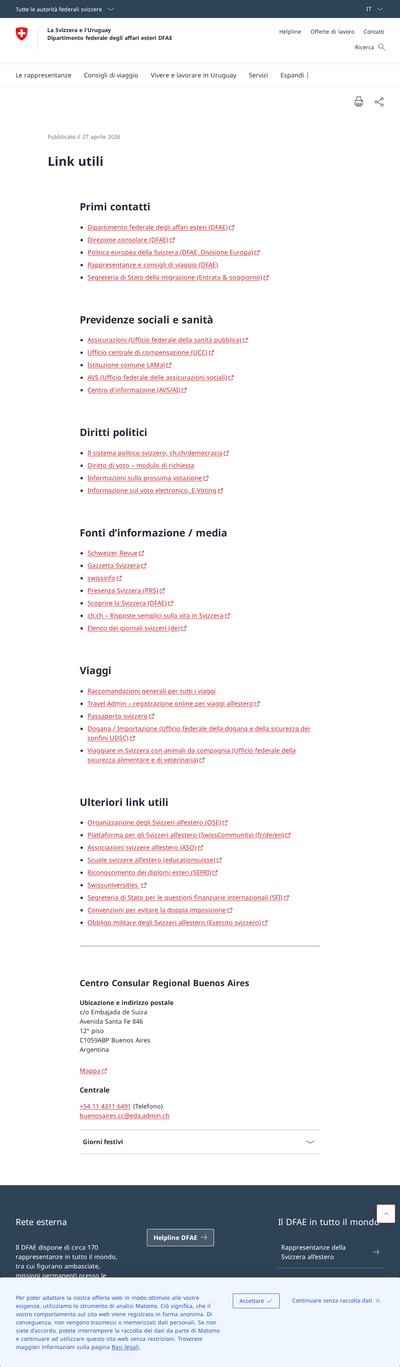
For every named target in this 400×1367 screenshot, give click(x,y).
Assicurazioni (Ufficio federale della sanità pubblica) (164, 339)
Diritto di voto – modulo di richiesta (141, 465)
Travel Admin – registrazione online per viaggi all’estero (170, 703)
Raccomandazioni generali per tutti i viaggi (152, 691)
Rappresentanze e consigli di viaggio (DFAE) (153, 264)
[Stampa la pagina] (358, 101)
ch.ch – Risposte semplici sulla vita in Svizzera (155, 615)
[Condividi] (379, 102)
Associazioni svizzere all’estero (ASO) (142, 847)
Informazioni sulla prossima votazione (145, 478)
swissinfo (101, 578)
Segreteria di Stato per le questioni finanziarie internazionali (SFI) (185, 897)
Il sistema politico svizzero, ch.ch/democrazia (155, 452)
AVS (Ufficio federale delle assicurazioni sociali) (157, 377)
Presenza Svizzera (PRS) (123, 590)
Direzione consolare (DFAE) (128, 239)
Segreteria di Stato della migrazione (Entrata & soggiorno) (175, 277)
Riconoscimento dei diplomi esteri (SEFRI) (149, 872)
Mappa (90, 1070)
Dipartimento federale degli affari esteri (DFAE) (158, 227)
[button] (43, 75)
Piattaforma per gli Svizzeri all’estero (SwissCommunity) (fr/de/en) (186, 835)
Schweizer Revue (113, 553)
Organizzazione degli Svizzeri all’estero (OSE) (154, 822)
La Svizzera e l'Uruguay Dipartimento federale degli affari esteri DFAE (109, 33)
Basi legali (125, 1347)
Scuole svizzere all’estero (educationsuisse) (151, 860)
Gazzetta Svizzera (114, 565)
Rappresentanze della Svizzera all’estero (313, 1252)
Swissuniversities (114, 885)
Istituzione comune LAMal (126, 365)
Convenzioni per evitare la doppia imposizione (157, 910)
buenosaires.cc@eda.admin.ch (125, 1115)
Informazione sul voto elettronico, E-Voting (152, 490)
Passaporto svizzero (118, 716)
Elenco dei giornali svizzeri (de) (134, 628)
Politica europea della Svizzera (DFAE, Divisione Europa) (170, 252)
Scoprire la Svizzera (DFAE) (127, 603)
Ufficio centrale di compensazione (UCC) (147, 352)
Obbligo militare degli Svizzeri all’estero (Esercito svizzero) (174, 922)
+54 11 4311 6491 (105, 1106)
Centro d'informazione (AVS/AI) (134, 390)
